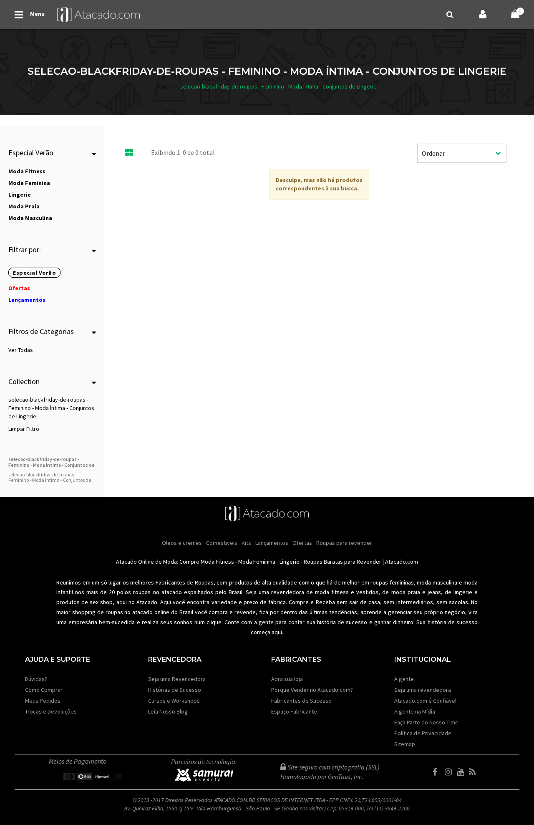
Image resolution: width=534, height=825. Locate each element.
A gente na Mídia (414, 711)
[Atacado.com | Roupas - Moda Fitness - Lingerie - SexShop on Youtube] (462, 772)
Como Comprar (44, 689)
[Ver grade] (129, 152)
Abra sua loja (287, 679)
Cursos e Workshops (174, 700)
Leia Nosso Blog (168, 711)
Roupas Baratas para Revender (342, 561)
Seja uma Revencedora (177, 679)
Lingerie (290, 561)
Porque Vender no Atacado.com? (312, 689)
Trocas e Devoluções (51, 711)
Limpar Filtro (23, 429)
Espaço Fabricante (294, 711)
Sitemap (404, 744)
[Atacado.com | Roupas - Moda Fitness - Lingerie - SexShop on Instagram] (450, 772)
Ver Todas (20, 350)
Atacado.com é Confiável (425, 700)
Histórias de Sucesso (174, 689)
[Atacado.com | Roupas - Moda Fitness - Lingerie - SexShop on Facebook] (438, 772)
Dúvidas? (36, 679)
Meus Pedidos (42, 700)
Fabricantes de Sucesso (301, 700)
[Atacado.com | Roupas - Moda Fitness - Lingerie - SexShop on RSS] (474, 772)
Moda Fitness (217, 561)
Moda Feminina (256, 561)
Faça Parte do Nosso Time (426, 722)
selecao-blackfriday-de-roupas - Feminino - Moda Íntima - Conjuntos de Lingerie (51, 408)
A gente (404, 679)
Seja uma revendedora (422, 689)
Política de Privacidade (422, 733)
